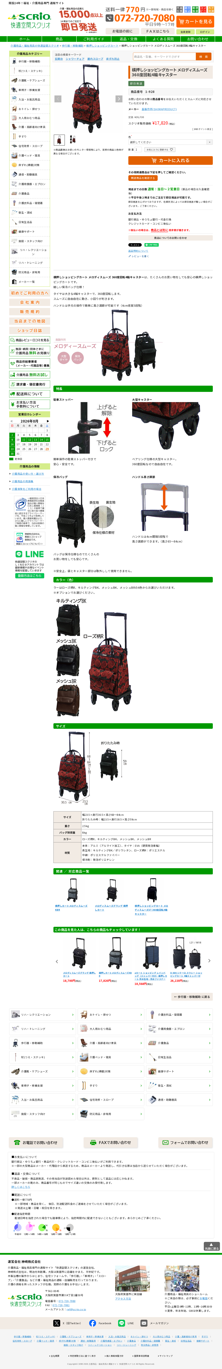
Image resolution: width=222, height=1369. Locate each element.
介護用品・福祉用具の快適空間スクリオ (35, 45)
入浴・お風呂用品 (117, 1336)
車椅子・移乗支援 (95, 1336)
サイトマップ (166, 1355)
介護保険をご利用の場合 (27, 488)
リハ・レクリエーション (100, 1345)
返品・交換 (129, 38)
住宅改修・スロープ (22, 1341)
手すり (205, 1336)
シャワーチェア (75, 59)
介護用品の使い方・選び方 (28, 473)
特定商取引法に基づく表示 (83, 1355)
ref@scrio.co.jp (76, 1309)
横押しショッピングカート (102, 45)
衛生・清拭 (170, 1341)
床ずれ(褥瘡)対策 (67, 1341)
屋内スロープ (95, 59)
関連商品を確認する (143, 178)
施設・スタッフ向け (73, 1345)
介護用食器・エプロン (111, 1341)
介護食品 (131, 1341)
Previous (57, 98)
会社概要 (55, 1355)
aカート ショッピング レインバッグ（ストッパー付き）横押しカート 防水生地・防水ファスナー (151, 975)
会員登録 (186, 32)
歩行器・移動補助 (72, 45)
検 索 (203, 56)
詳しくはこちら (20, 1187)
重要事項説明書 (141, 1355)
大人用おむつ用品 (161, 1336)
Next (119, 98)
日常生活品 (186, 1341)
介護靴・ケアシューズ (70, 1336)
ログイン (205, 32)
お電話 (204, 1298)
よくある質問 (163, 38)
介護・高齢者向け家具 (186, 1336)
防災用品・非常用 (149, 1345)
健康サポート (203, 1341)
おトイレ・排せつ (139, 1336)
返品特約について (138, 250)
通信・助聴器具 (88, 1341)
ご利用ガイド (94, 38)
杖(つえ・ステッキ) (45, 1336)
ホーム (24, 38)
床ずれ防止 (113, 59)
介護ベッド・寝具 (45, 1341)
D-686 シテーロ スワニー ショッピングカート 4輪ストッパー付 (186, 974)
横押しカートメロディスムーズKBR (115, 974)
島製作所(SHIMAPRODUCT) (159, 109)
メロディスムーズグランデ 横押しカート (79, 974)
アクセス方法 (123, 1298)
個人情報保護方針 (115, 1355)
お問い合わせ (197, 38)
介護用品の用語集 (22, 481)
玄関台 (59, 59)
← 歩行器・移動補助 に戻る (192, 997)
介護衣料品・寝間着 (150, 1341)
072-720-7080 (67, 1301)
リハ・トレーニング (126, 1345)
